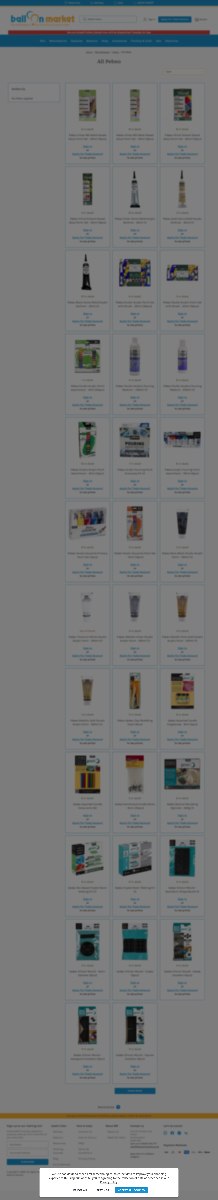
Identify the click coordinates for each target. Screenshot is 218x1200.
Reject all (80, 1190)
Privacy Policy (108, 1182)
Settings (102, 1190)
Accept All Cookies (131, 1190)
